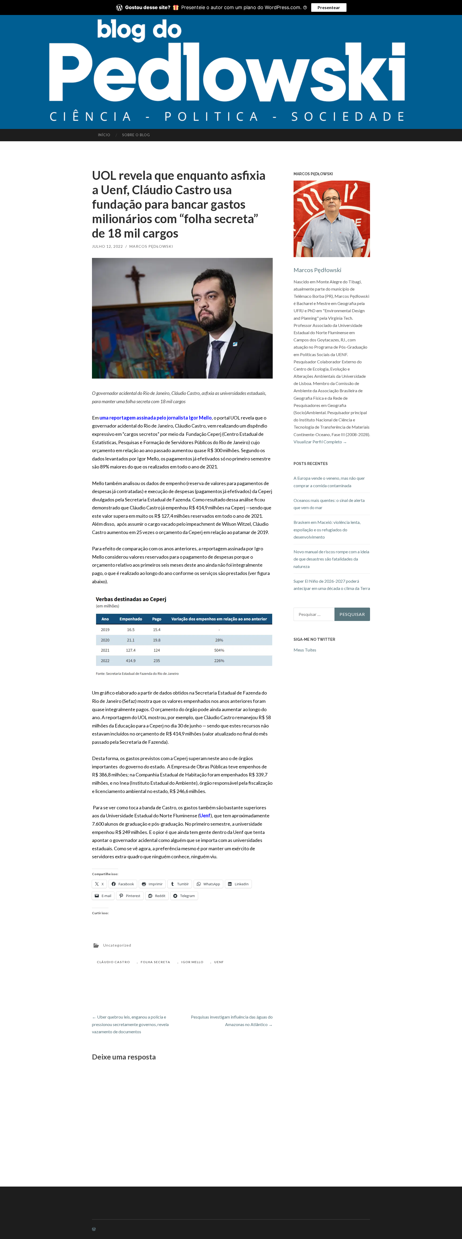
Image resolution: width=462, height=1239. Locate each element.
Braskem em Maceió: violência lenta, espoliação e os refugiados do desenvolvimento (327, 529)
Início (104, 135)
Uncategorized (117, 945)
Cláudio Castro (113, 962)
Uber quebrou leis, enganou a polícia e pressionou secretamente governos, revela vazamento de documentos (130, 1024)
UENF (219, 962)
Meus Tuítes (305, 649)
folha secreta (155, 962)
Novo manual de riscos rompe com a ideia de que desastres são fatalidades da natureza (331, 559)
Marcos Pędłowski (151, 246)
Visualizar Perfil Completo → (320, 441)
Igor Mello (192, 962)
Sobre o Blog (136, 135)
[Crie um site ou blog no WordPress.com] (94, 1229)
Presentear (329, 7)
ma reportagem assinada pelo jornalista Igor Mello (157, 418)
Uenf (204, 815)
